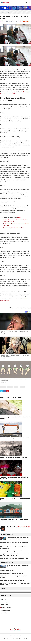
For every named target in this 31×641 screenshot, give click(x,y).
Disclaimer (12, 638)
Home (3, 12)
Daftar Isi (25, 638)
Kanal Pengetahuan (17, 636)
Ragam (7, 12)
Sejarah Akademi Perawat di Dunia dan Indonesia (13, 457)
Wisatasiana (4, 599)
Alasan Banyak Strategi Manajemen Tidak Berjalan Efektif (14, 558)
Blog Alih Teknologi (6, 607)
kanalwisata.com (5, 610)
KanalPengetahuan (8, 21)
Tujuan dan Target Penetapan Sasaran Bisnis (13, 227)
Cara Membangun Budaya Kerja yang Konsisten (11, 551)
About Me (5, 638)
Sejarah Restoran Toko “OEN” (7, 570)
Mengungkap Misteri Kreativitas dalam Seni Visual (12, 573)
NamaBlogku (4, 602)
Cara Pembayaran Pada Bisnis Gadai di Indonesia (12, 580)
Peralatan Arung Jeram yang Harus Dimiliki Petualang (14, 438)
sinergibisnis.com (5, 613)
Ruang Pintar (4, 604)
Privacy (19, 638)
